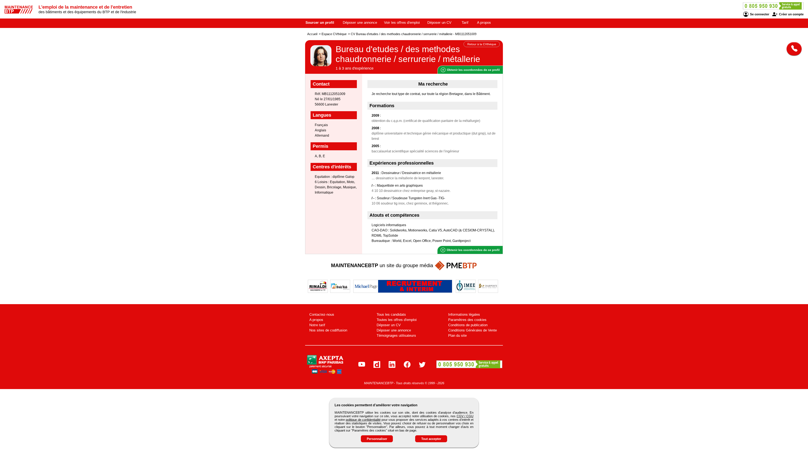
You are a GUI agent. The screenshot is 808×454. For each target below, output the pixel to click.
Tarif (465, 23)
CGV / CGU (465, 416)
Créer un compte (791, 14)
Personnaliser (377, 439)
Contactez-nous (321, 315)
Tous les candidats (391, 315)
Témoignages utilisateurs (396, 336)
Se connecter (759, 14)
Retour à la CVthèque (481, 44)
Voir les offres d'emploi (402, 23)
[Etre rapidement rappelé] (793, 48)
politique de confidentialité (363, 419)
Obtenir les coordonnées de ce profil (473, 250)
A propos (484, 23)
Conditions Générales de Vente (472, 330)
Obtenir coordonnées (473, 69)
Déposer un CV (439, 23)
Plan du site (457, 336)
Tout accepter (431, 439)
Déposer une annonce (360, 23)
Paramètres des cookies (467, 320)
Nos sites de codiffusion (328, 330)
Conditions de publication (468, 325)
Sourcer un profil (320, 23)
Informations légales (464, 315)
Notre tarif (317, 325)
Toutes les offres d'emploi (397, 320)
